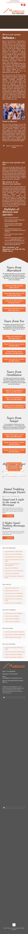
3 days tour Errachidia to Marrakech (13, 654)
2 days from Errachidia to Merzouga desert (14, 648)
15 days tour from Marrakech (12, 573)
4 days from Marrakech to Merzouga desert (14, 576)
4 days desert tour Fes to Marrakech (14, 596)
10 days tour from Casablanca (12, 618)
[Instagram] (13, 4)
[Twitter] (9, 4)
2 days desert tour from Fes (12, 588)
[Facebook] (7, 4)
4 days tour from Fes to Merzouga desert (13, 599)
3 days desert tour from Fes (12, 590)
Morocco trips (21, 62)
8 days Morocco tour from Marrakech (14, 570)
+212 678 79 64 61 (14, 1)
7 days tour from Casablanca (12, 616)
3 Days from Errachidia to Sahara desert (15, 651)
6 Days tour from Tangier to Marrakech (14, 632)
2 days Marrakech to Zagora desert (13, 551)
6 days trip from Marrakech (11, 568)
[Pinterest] (11, 4)
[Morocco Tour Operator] (14, 11)
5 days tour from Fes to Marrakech (13, 603)
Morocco (23, 69)
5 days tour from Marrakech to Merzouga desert (12, 564)
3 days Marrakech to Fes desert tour (14, 557)
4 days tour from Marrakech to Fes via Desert (14, 560)
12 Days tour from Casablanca (12, 621)
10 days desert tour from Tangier (13, 637)
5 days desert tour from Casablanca (14, 613)
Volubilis (23, 239)
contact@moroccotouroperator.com (15, 2)
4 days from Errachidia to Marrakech (14, 657)
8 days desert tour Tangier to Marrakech (15, 634)
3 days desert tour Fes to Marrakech (14, 593)
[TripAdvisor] (15, 4)
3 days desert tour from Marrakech (13, 554)
